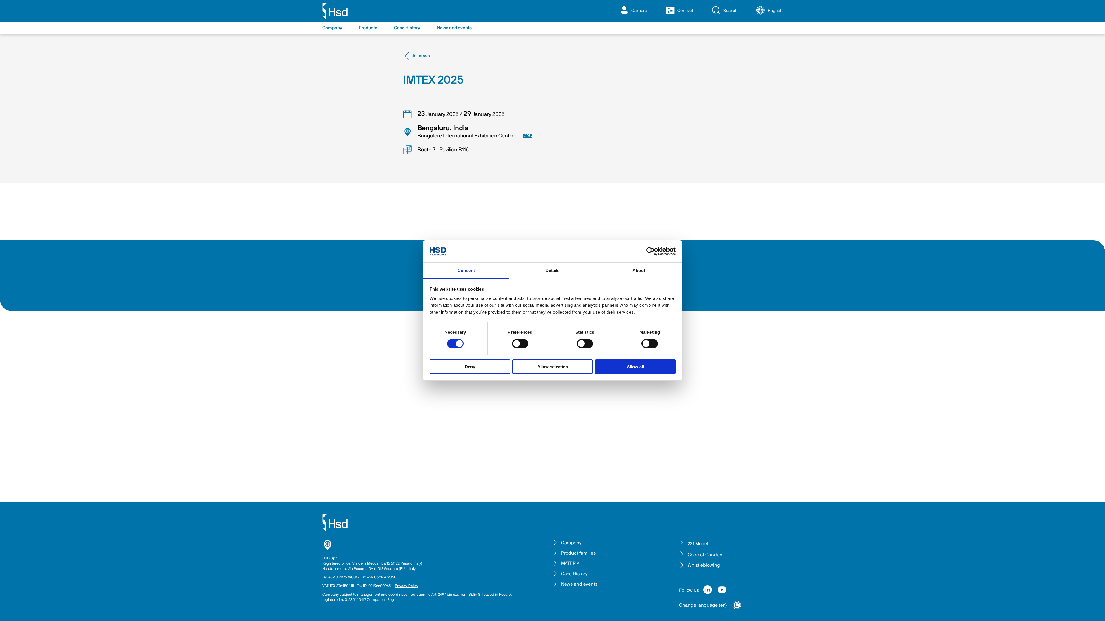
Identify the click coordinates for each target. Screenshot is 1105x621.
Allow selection (552, 366)
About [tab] (638, 270)
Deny (470, 366)
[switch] (520, 343)
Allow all (635, 366)
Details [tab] (553, 270)
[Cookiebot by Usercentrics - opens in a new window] (650, 251)
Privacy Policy (406, 586)
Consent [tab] (466, 270)
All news (421, 55)
